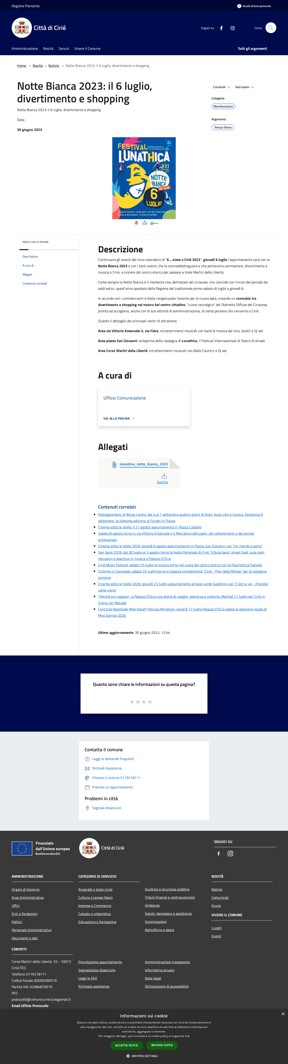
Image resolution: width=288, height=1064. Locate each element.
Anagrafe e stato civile (95, 889)
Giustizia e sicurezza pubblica (167, 889)
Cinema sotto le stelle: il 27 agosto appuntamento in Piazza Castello (149, 527)
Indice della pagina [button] (35, 242)
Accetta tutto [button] (126, 1045)
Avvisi (216, 905)
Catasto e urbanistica (94, 913)
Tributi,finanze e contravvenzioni (170, 897)
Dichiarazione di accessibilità (167, 986)
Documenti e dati (25, 938)
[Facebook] (219, 27)
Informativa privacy (160, 970)
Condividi (219, 86)
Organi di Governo (25, 889)
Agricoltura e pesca (159, 929)
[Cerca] (271, 27)
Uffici (16, 905)
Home (21, 65)
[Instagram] (230, 27)
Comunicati (220, 897)
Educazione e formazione (97, 922)
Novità (38, 65)
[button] (144, 1056)
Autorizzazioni (156, 921)
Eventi (216, 936)
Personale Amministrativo (32, 930)
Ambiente (152, 905)
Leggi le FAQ (87, 978)
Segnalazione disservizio (96, 970)
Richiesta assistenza (93, 986)
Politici (17, 922)
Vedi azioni (242, 86)
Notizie (53, 65)
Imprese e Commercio (94, 905)
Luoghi (217, 928)
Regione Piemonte (26, 6)
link (187, 1036)
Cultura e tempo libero (95, 897)
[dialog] (144, 1036)
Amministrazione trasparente (167, 962)
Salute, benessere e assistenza (168, 913)
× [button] (283, 1014)
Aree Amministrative (28, 897)
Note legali (153, 978)
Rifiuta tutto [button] (162, 1045)
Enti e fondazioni (24, 913)
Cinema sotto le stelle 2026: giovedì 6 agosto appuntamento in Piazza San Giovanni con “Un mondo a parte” (180, 546)
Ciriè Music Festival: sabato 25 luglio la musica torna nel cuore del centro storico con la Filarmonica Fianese (180, 565)
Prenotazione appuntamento (100, 962)
